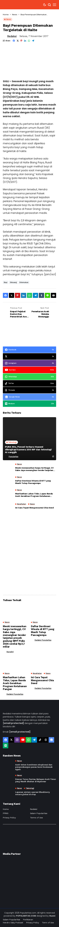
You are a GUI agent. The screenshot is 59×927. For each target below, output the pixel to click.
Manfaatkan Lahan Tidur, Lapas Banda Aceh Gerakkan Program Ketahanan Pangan (34, 494)
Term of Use (48, 922)
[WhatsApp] (28, 740)
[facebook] (5, 740)
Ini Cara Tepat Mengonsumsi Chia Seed (34, 508)
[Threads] (45, 740)
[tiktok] (40, 740)
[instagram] (17, 740)
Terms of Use (36, 817)
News (14, 14)
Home (6, 14)
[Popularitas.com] (11, 4)
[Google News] (51, 740)
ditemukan (23, 282)
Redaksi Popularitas (43, 640)
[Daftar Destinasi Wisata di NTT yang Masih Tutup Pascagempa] (8, 481)
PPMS (5, 813)
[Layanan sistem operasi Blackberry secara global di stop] (8, 791)
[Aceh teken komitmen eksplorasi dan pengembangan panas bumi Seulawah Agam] (8, 765)
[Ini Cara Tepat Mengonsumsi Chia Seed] (8, 507)
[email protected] (13, 723)
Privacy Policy (9, 817)
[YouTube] (22, 740)
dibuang (13, 282)
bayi (5, 282)
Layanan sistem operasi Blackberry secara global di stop (32, 793)
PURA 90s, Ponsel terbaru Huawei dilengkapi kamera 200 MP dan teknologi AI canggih (28, 449)
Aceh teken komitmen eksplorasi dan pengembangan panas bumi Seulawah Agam (34, 767)
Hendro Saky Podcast (13, 922)
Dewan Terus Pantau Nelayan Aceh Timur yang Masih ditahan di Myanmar (35, 780)
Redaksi (12, 36)
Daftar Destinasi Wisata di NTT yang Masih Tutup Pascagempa (33, 482)
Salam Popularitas (38, 813)
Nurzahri (10, 652)
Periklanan (28, 919)
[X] (11, 740)
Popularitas (13, 456)
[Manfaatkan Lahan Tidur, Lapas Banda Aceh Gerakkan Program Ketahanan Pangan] (8, 494)
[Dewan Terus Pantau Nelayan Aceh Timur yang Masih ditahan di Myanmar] (8, 779)
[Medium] (5, 745)
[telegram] (34, 740)
